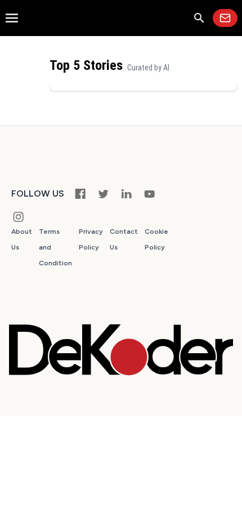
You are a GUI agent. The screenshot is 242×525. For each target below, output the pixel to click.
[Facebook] (80, 193)
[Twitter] (103, 193)
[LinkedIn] (126, 193)
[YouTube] (149, 193)
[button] (199, 18)
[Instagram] (18, 217)
